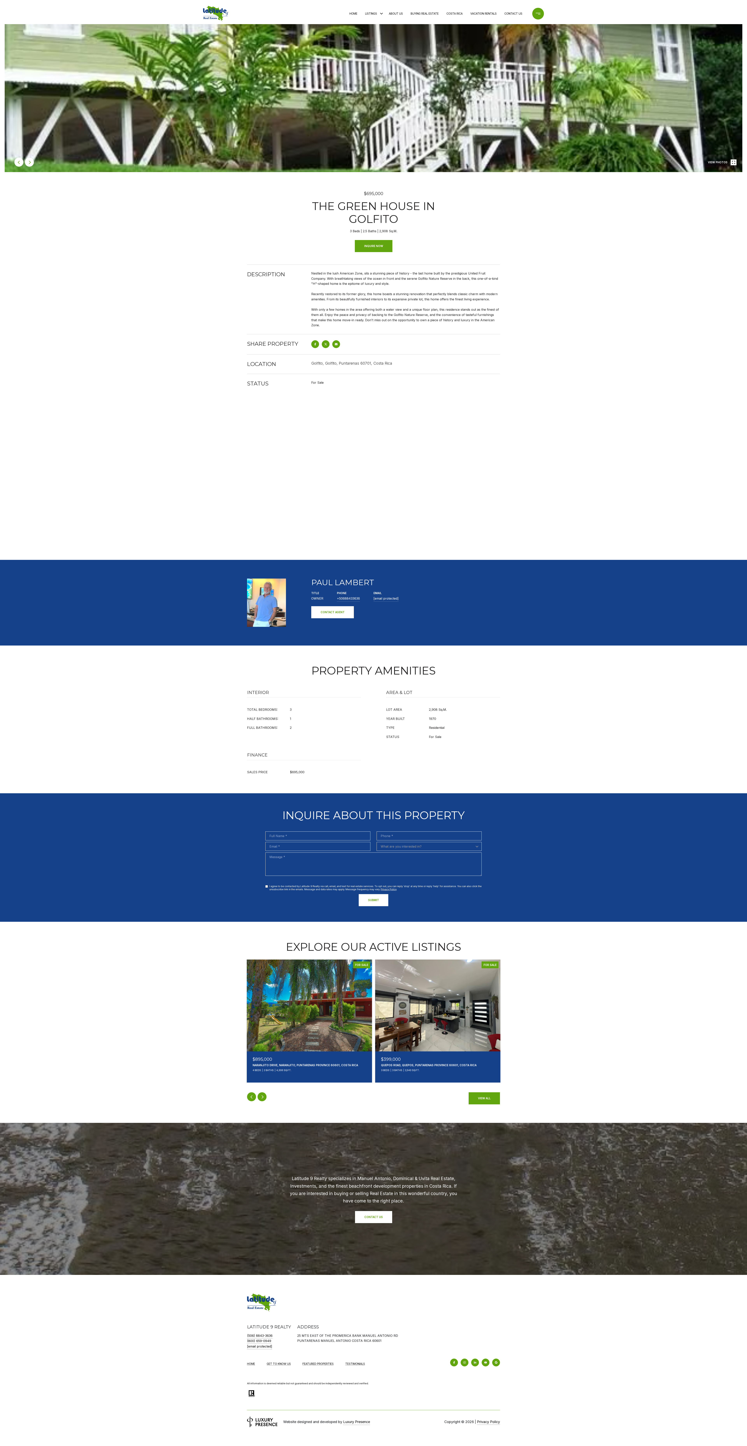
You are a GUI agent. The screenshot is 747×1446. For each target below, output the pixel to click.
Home (353, 13)
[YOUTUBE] (485, 1362)
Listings (371, 13)
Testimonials (355, 1363)
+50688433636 (348, 598)
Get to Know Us (279, 1363)
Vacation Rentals (483, 13)
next (29, 162)
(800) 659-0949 (259, 1341)
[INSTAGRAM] (464, 1362)
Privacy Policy (388, 889)
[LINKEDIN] (475, 1362)
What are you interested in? (401, 846)
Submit (373, 900)
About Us (396, 13)
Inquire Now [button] (373, 246)
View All (484, 1098)
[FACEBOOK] (454, 1362)
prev (18, 162)
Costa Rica (454, 13)
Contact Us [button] (373, 1217)
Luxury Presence (356, 1422)
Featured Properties (318, 1363)
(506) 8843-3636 (260, 1336)
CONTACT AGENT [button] (333, 612)
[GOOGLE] (496, 1362)
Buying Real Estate (425, 13)
